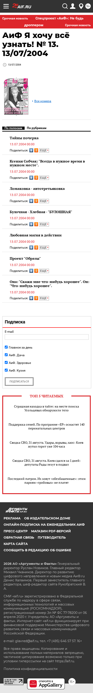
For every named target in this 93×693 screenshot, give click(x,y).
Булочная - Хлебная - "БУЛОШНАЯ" (41, 211)
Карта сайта (16, 544)
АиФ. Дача (17, 355)
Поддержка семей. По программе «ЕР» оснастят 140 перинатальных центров (46, 426)
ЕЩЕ (43, 150)
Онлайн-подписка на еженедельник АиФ (44, 525)
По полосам (13, 128)
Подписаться (19, 381)
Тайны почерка (24, 137)
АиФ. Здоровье (20, 363)
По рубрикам (36, 128)
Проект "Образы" (25, 258)
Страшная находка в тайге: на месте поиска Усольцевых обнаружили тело (46, 408)
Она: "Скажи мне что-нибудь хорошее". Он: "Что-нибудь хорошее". (49, 283)
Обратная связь (19, 537)
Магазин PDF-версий (51, 531)
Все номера (42, 101)
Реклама (12, 518)
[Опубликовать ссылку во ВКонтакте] (31, 150)
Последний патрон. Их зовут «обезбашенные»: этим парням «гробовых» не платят (47, 480)
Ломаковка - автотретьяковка (37, 188)
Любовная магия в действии (36, 235)
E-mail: (9, 331)
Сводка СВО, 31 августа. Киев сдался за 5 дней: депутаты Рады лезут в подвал (46, 462)
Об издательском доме (47, 518)
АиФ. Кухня (17, 370)
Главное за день (21, 347)
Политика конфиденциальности (31, 669)
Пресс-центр (16, 531)
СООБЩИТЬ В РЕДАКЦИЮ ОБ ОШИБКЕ (37, 550)
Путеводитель (52, 537)
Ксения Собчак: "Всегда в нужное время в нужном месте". (47, 163)
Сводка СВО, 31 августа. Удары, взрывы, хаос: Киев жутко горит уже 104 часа (46, 444)
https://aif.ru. (65, 661)
